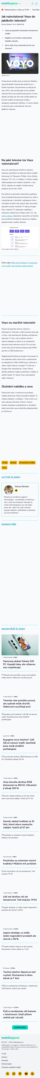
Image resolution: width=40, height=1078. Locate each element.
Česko (4, 462)
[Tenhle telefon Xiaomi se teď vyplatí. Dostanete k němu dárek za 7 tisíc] (20, 955)
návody (13, 462)
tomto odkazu (7, 216)
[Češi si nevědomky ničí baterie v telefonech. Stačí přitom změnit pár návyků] (20, 995)
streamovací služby (27, 462)
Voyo (4, 468)
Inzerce (4, 1057)
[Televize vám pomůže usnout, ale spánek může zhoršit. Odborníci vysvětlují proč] (20, 684)
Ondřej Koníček (7, 657)
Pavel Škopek (7, 857)
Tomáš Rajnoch (8, 697)
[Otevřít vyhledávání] (32, 3)
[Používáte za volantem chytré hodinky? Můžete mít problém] (20, 844)
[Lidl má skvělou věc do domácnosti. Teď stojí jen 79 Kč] (20, 880)
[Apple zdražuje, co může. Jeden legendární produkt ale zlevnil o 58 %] (20, 916)
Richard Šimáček (7, 24)
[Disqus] (20, 554)
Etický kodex (7, 1064)
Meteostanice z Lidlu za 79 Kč (17, 10)
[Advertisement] (20, 133)
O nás (4, 1053)
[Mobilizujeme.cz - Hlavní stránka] (10, 3)
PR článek (6, 968)
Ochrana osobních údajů (11, 1067)
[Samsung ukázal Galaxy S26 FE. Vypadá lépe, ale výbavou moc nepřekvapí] (20, 644)
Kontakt (5, 1060)
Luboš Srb (6, 736)
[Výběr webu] (20, 3)
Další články (20, 1027)
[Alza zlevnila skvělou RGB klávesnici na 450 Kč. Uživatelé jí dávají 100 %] (20, 765)
